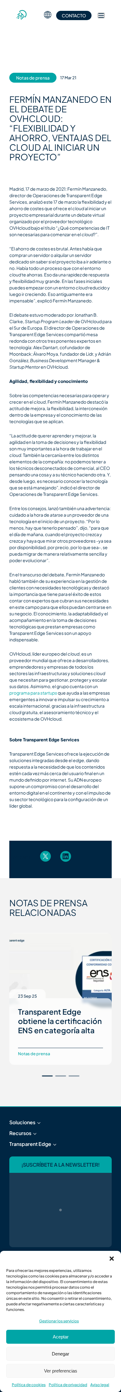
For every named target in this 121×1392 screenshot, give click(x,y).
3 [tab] (74, 1076)
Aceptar (61, 1336)
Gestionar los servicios (59, 1321)
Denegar (60, 1353)
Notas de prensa (33, 77)
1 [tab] (47, 1076)
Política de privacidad (68, 1384)
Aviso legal (99, 1384)
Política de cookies (29, 1384)
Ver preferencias (60, 1370)
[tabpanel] (60, 999)
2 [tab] (60, 1076)
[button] (112, 1258)
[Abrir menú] (101, 15)
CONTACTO (74, 15)
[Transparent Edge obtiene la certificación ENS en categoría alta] (60, 972)
